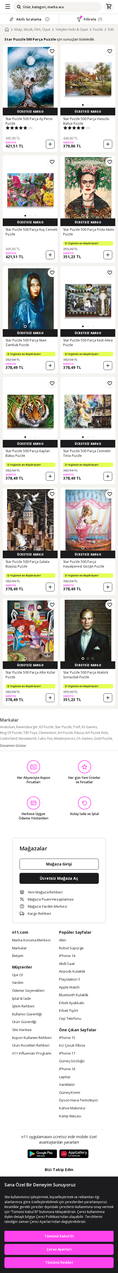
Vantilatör (67, 1085)
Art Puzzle (65, 732)
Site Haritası (22, 1030)
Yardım (17, 983)
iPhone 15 (67, 1038)
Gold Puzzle (103, 738)
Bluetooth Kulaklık (73, 995)
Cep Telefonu (70, 1018)
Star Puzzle (63, 727)
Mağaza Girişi (59, 864)
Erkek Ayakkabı (71, 1003)
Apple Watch (69, 987)
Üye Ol (17, 975)
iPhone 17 (67, 1053)
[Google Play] (42, 1154)
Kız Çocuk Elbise (72, 1045)
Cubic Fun (45, 738)
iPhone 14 (67, 956)
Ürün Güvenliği (24, 1022)
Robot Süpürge (71, 948)
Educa (79, 732)
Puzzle (98, 29)
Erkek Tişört (68, 1011)
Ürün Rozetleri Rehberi (30, 1045)
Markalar (19, 948)
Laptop (64, 1077)
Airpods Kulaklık (72, 971)
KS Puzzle (46, 727)
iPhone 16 (67, 1069)
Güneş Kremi (69, 1092)
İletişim (17, 956)
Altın (62, 940)
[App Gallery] (74, 1154)
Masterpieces (64, 738)
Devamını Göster (13, 745)
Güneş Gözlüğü (72, 1061)
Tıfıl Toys (30, 732)
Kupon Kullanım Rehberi (32, 1038)
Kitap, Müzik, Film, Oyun (32, 29)
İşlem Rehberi (23, 1006)
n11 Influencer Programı (31, 1053)
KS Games (89, 727)
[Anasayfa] (6, 29)
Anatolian (7, 727)
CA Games (84, 738)
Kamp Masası (70, 1116)
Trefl (76, 727)
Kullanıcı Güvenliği (27, 1014)
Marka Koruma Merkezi (31, 940)
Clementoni (47, 732)
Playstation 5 (69, 979)
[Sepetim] (109, 7)
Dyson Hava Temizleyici (78, 1100)
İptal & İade (21, 998)
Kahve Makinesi (72, 1108)
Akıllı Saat (67, 964)
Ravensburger (27, 727)
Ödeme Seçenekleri (28, 991)
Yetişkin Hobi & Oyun (71, 29)
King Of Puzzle (11, 732)
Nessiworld (27, 738)
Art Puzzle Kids (96, 732)
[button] (25, 105)
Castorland (8, 738)
